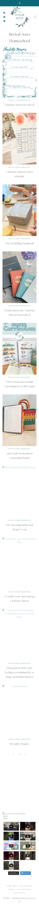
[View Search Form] (35, 17)
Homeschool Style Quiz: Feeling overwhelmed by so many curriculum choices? (19, 672)
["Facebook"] (4, 13)
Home (9, 886)
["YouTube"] (4, 21)
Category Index (25, 886)
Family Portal (19, 893)
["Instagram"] (4, 17)
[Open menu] (19, 3)
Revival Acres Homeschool (19, 100)
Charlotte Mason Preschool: (19, 104)
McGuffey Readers (20, 743)
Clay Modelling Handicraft (19, 243)
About (15, 886)
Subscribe (26, 873)
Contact (11, 889)
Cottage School (24, 889)
